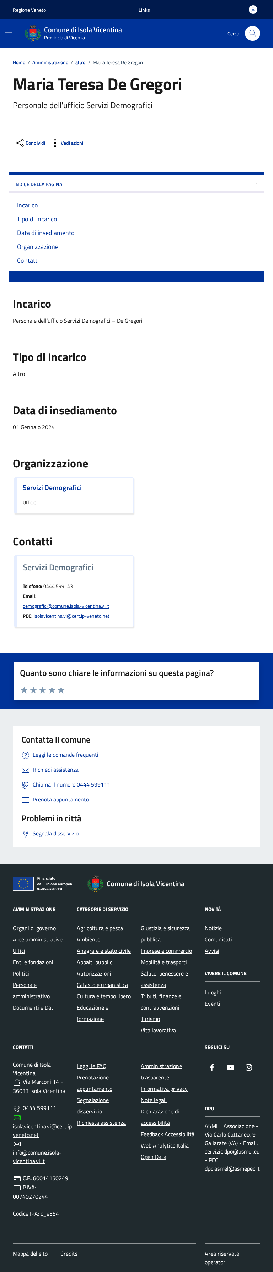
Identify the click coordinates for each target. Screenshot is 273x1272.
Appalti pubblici (95, 962)
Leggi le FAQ (92, 1066)
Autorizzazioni (94, 973)
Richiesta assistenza (101, 1122)
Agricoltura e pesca (100, 928)
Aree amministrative (38, 939)
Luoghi (213, 992)
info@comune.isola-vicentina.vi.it (37, 1156)
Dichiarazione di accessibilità (160, 1117)
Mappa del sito (30, 1253)
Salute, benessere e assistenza (164, 979)
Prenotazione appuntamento (94, 1083)
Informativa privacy (164, 1088)
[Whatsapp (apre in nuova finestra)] (212, 1081)
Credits (68, 1253)
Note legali (154, 1100)
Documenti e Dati (34, 1007)
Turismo (150, 1019)
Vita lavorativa (158, 1030)
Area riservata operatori (222, 1257)
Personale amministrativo (31, 990)
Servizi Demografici (52, 487)
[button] (144, 9)
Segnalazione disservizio (93, 1106)
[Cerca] (252, 33)
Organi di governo (34, 928)
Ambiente (88, 939)
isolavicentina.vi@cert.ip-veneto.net (71, 616)
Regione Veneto (29, 9)
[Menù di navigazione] (8, 32)
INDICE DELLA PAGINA (38, 184)
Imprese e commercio (166, 950)
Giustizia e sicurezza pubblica (165, 934)
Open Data (153, 1156)
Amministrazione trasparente (161, 1072)
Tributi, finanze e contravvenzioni (161, 1002)
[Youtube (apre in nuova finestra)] (230, 1067)
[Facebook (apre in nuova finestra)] (212, 1067)
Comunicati (218, 939)
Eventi (212, 1003)
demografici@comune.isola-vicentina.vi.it (66, 606)
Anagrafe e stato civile (104, 950)
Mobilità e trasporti (164, 962)
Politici (21, 973)
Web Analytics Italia (165, 1145)
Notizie (213, 928)
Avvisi (212, 950)
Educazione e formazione (92, 1013)
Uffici (19, 950)
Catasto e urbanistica (102, 985)
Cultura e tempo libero (104, 996)
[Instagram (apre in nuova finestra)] (249, 1067)
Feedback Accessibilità (167, 1134)
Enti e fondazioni (33, 962)
